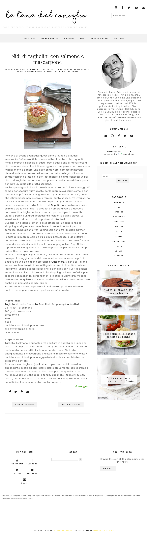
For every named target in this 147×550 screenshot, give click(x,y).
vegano (119, 251)
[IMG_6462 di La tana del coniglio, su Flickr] (47, 148)
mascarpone (65, 69)
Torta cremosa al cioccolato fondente (119, 379)
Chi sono (69, 38)
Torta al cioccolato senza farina (119, 291)
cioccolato (119, 217)
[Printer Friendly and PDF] (82, 387)
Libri (82, 38)
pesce (20, 71)
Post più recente (24, 405)
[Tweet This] (15, 391)
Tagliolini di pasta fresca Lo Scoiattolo (28, 304)
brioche (119, 212)
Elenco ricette (49, 38)
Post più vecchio (71, 405)
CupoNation (31, 69)
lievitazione (119, 241)
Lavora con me (99, 38)
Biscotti (119, 207)
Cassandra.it (59, 261)
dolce (119, 231)
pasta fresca (81, 69)
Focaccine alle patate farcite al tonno (119, 335)
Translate (128, 154)
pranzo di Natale (35, 71)
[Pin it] (22, 391)
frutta (119, 236)
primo (50, 71)
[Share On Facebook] (10, 391)
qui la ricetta (70, 304)
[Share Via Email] (27, 391)
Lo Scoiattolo (48, 69)
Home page (29, 38)
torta (119, 246)
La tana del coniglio (63, 530)
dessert (119, 227)
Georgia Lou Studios (104, 530)
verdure (119, 256)
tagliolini (72, 71)
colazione (119, 222)
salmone (60, 71)
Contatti (119, 38)
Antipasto (119, 202)
